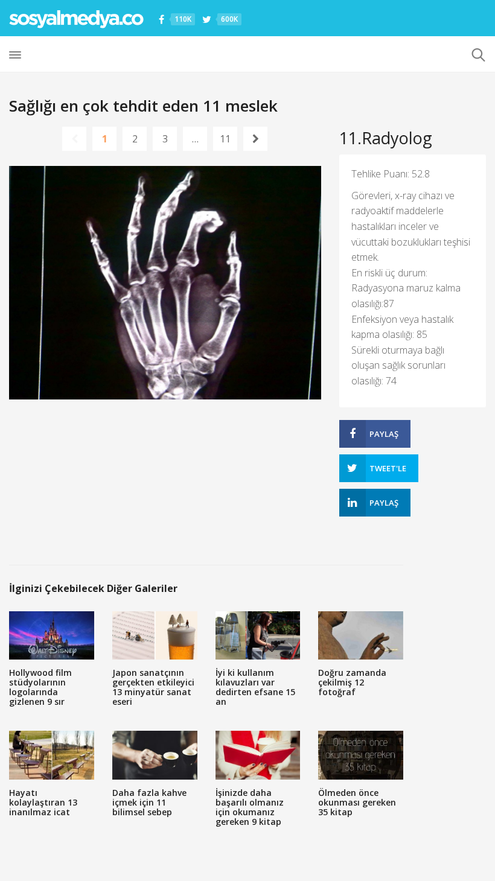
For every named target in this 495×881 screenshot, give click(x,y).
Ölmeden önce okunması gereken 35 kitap (357, 802)
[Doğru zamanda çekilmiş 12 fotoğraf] (360, 635)
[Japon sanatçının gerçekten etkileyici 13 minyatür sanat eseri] (154, 635)
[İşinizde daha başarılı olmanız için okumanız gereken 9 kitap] (258, 755)
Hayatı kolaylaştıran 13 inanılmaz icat (43, 802)
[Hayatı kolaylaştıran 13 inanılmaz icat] (51, 755)
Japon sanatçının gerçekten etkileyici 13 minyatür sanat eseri (153, 687)
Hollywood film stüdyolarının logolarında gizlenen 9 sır (40, 687)
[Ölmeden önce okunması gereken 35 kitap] (360, 755)
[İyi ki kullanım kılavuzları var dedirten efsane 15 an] (258, 635)
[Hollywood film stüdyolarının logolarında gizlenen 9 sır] (51, 635)
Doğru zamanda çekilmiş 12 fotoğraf (352, 682)
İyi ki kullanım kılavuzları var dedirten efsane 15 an (255, 687)
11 (225, 138)
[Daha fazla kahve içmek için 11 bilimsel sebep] (154, 755)
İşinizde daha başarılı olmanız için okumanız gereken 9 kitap (250, 807)
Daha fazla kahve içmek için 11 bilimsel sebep (149, 802)
